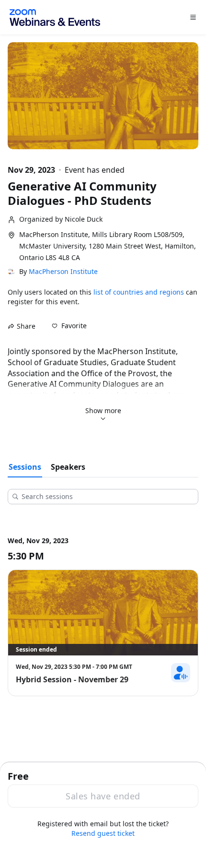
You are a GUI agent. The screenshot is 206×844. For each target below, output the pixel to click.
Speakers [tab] (68, 467)
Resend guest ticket (103, 833)
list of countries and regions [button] (138, 292)
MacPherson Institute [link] (63, 271)
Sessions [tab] (25, 467)
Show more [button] (103, 410)
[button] (69, 325)
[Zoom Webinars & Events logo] (55, 17)
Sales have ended (103, 796)
